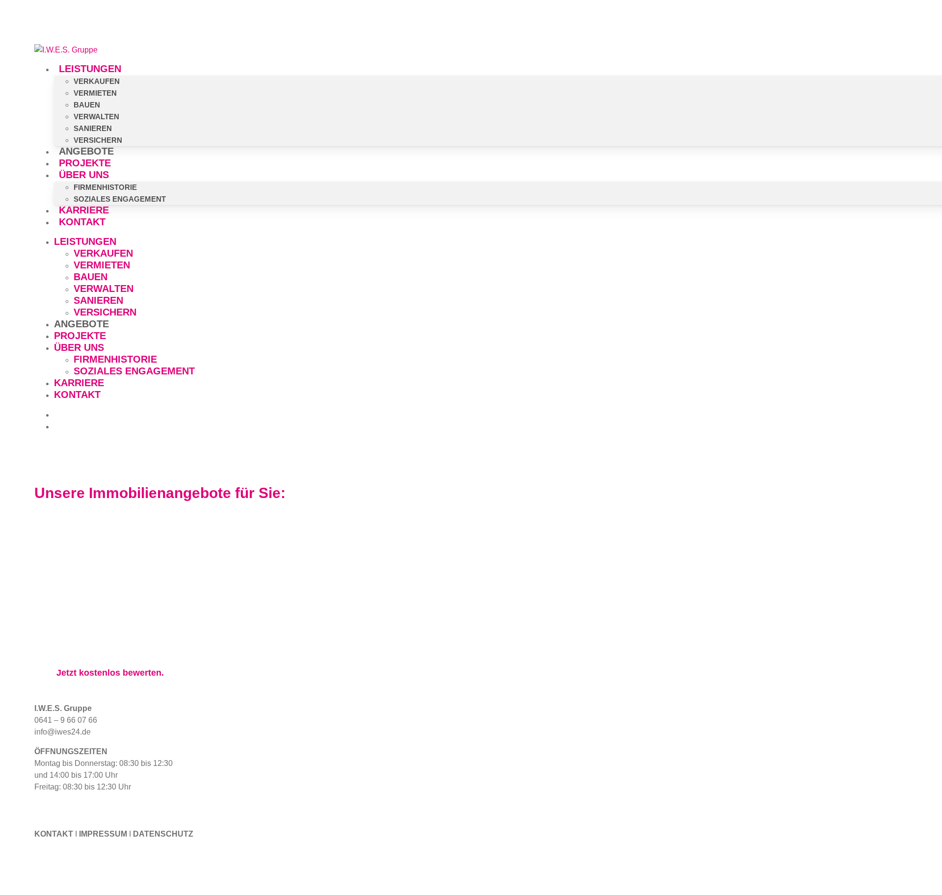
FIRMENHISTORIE (115, 359)
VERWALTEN (103, 288)
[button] (110, 673)
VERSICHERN (105, 312)
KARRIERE (79, 382)
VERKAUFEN (103, 253)
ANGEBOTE (81, 323)
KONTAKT (77, 394)
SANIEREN (98, 300)
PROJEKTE (80, 335)
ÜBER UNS (79, 347)
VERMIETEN (102, 265)
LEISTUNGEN (85, 241)
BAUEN (90, 276)
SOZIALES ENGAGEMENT (134, 371)
